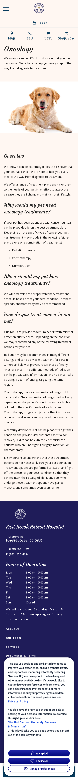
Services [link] (12, 646)
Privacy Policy (18, 701)
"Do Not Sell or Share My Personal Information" (32, 724)
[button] (6, 9)
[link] (39, 8)
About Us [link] (13, 629)
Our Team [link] (13, 638)
